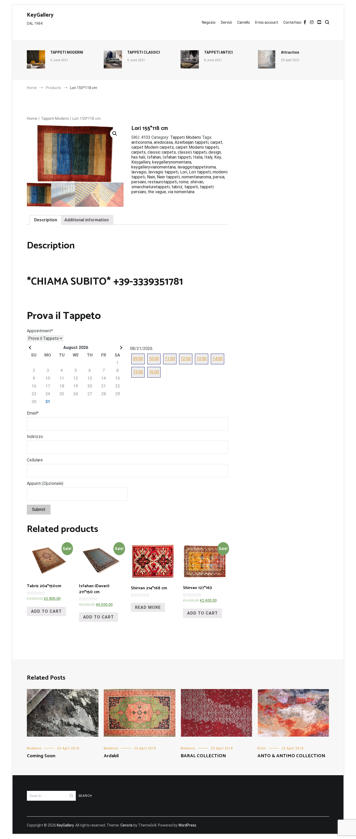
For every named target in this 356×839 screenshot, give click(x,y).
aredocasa (163, 142)
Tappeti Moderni (55, 118)
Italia (197, 157)
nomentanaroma (196, 176)
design (214, 152)
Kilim (261, 748)
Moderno (34, 748)
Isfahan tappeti (177, 157)
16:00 (154, 372)
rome (183, 181)
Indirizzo (35, 436)
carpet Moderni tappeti (197, 147)
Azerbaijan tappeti (191, 142)
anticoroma (141, 142)
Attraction (290, 52)
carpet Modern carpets (152, 147)
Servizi (226, 22)
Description (45, 219)
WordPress (187, 825)
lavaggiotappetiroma (196, 167)
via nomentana (181, 191)
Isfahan (154, 157)
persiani (138, 181)
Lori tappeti (200, 172)
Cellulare (35, 460)
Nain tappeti (168, 176)
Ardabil (111, 756)
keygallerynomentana (171, 162)
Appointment (40, 330)
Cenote (126, 825)
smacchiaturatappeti (150, 186)
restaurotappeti (162, 181)
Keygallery (140, 162)
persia (218, 176)
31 (47, 401)
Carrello (243, 22)
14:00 (217, 358)
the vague (157, 191)
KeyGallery (40, 15)
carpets (138, 152)
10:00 (154, 358)
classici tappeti (192, 152)
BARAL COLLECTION (203, 756)
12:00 (186, 358)
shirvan (196, 181)
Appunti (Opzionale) (45, 483)
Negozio (209, 22)
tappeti (191, 186)
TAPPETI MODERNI (66, 52)
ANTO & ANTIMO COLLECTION (291, 756)
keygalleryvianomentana (153, 167)
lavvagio (138, 172)
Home (32, 118)
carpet (216, 142)
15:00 (138, 372)
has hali (138, 157)
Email (33, 413)
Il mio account (266, 22)
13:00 (202, 358)
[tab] (46, 220)
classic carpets (162, 152)
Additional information (86, 219)
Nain (151, 176)
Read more (148, 607)
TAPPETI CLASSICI (143, 52)
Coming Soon (41, 756)
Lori (183, 172)
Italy (208, 157)
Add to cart (46, 611)
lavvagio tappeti (163, 172)
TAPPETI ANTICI (218, 52)
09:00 (138, 358)
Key (217, 157)
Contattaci (292, 22)
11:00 (170, 358)
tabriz (176, 186)
